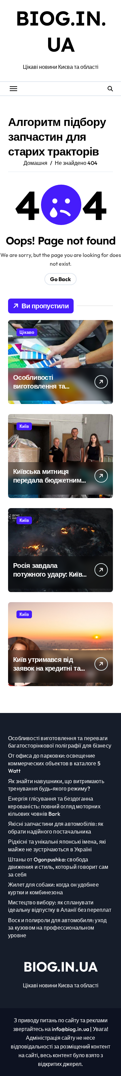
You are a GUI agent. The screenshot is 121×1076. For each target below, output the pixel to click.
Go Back (60, 279)
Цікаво (26, 332)
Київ (24, 426)
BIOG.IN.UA (61, 966)
